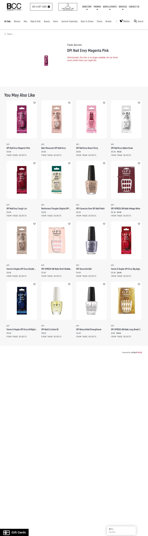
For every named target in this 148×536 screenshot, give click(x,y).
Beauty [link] (47, 21)
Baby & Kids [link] (35, 21)
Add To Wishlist (34, 102)
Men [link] (25, 21)
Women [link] (17, 21)
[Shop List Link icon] (68, 7)
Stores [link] (99, 21)
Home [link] (55, 21)
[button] (143, 531)
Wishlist (126, 21)
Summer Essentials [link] (69, 21)
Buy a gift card (39, 6)
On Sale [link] (7, 21)
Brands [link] (108, 21)
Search (140, 21)
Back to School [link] (87, 21)
